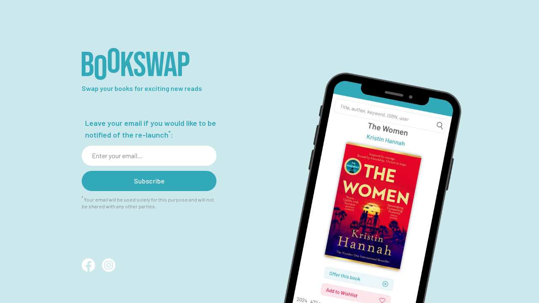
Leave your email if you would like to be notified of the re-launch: (150, 128)
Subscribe (149, 181)
